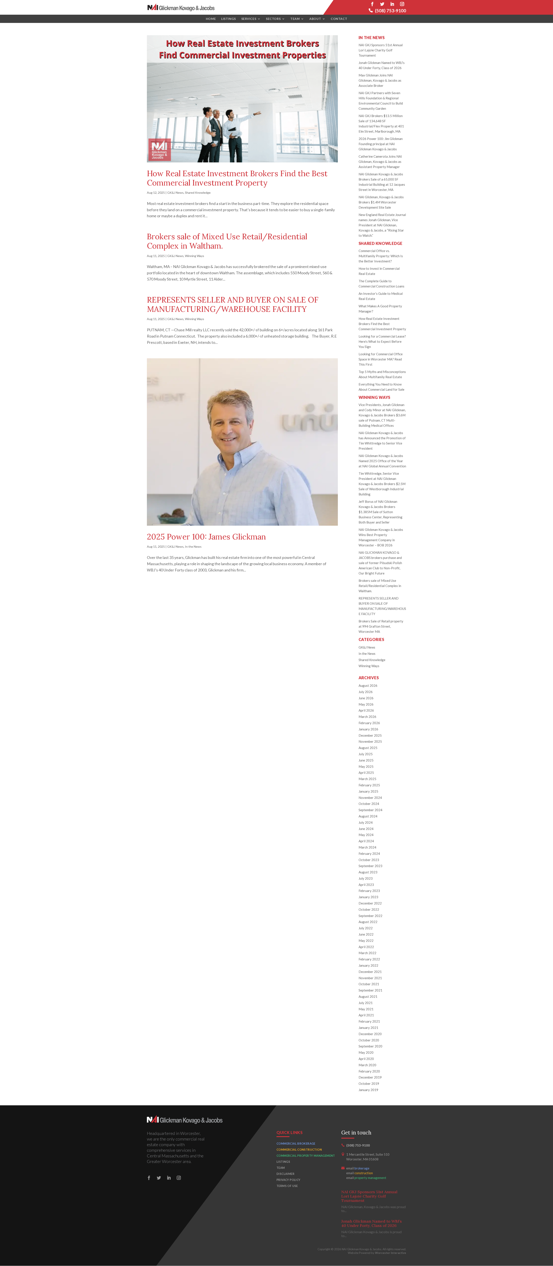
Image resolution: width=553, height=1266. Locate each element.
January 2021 (368, 1028)
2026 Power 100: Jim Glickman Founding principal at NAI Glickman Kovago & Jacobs (381, 144)
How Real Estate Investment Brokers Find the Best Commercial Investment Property (237, 178)
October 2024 (369, 804)
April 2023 (366, 885)
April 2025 (366, 772)
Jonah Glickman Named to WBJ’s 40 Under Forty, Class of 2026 (371, 1223)
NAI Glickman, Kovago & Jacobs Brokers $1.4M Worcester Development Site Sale (381, 202)
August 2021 (368, 996)
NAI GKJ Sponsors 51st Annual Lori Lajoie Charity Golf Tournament (381, 50)
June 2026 (366, 698)
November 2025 (370, 741)
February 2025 (369, 785)
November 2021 (370, 978)
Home (211, 19)
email (357, 1168)
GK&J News (175, 192)
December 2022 (370, 903)
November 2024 (370, 798)
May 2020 (366, 1052)
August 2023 (368, 872)
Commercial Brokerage (295, 1143)
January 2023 (368, 897)
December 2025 (370, 735)
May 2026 (366, 704)
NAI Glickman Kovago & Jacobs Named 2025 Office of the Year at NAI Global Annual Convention (382, 461)
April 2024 (366, 841)
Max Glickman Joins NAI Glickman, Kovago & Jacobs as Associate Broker (380, 80)
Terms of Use (287, 1186)
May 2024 (366, 835)
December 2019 (370, 1077)
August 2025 (368, 748)
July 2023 (366, 878)
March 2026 (367, 717)
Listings (228, 19)
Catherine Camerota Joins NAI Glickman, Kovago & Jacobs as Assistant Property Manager (380, 161)
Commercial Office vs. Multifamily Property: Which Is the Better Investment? (381, 256)
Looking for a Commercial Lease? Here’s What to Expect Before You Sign (382, 341)
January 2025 (368, 791)
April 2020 (366, 1059)
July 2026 (366, 692)
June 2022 (366, 934)
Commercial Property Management (305, 1155)
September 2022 (370, 916)
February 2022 (369, 959)
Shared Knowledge (198, 192)
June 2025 (366, 760)
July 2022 (366, 928)
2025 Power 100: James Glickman (206, 537)
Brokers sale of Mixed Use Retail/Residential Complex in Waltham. (227, 241)
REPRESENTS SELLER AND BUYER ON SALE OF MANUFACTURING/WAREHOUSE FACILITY (232, 304)
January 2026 (368, 729)
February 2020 (369, 1071)
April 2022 (366, 947)
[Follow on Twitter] (382, 4)
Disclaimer (285, 1174)
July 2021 (366, 1003)
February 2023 (369, 891)
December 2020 (370, 1034)
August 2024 (368, 816)
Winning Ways (194, 256)
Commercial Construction (299, 1149)
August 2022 (368, 922)
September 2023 (370, 866)
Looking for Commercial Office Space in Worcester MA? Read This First (381, 359)
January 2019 (368, 1090)
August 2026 (368, 685)
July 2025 (366, 754)
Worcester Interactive (390, 1253)
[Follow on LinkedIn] (392, 4)
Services (248, 19)
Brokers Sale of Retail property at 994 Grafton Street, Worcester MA (381, 626)
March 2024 (367, 847)
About (315, 19)
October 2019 (369, 1083)
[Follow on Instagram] (402, 4)
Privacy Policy (288, 1180)
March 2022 (367, 953)
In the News (193, 546)
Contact (339, 19)
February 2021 (369, 1021)
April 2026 (366, 710)
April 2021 (366, 1015)
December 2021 (370, 972)
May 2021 (366, 1009)
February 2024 (369, 853)
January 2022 (368, 965)
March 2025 (367, 779)
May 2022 (366, 940)
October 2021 (369, 984)
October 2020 (369, 1040)
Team (295, 19)
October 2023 (369, 860)
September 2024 (370, 810)
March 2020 (367, 1065)
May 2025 (366, 766)
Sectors (273, 19)
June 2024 (366, 829)
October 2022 (369, 909)
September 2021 (370, 990)
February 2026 (369, 723)
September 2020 (370, 1046)
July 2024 (366, 822)
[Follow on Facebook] (372, 4)
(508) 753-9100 (390, 10)
